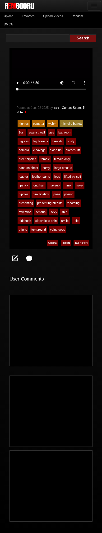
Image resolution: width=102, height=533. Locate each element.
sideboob (25, 221)
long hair (38, 185)
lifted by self (72, 176)
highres (24, 123)
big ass (24, 141)
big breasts (40, 141)
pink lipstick (41, 194)
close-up (55, 150)
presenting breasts (50, 203)
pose (56, 194)
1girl (21, 132)
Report (66, 242)
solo (76, 221)
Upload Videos (53, 16)
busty (70, 141)
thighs (23, 229)
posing (68, 194)
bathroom (64, 132)
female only (62, 159)
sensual (41, 212)
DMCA (8, 24)
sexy (54, 212)
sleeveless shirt (46, 221)
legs (57, 176)
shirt (64, 212)
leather (23, 176)
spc (56, 107)
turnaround (38, 229)
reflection (25, 212)
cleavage (39, 150)
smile (65, 221)
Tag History (81, 242)
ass (51, 132)
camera (24, 150)
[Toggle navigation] (94, 6)
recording (73, 203)
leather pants (41, 176)
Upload (8, 16)
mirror (68, 185)
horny (46, 168)
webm (52, 123)
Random (77, 16)
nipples (23, 194)
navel (79, 185)
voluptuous (57, 229)
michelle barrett (71, 123)
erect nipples (27, 159)
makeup (54, 185)
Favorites (28, 16)
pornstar (38, 123)
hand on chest (28, 168)
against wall (37, 132)
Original (52, 242)
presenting (26, 203)
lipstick (23, 185)
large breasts (63, 168)
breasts (57, 141)
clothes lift (73, 150)
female (45, 159)
